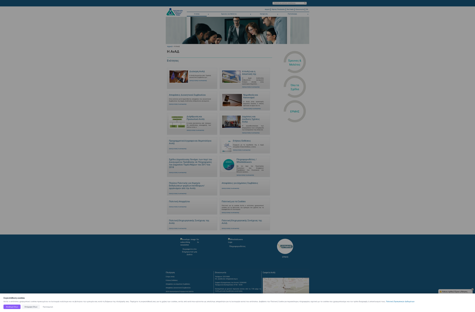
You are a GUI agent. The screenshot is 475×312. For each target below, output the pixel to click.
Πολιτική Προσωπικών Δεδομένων (400, 301)
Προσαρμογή (48, 307)
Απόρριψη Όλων (30, 307)
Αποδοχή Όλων (12, 307)
